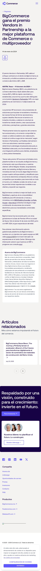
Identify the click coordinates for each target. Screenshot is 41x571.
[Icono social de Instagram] (9, 459)
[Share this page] (5, 57)
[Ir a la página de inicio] (10, 3)
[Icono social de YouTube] (21, 459)
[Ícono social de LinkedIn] (15, 459)
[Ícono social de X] (26, 459)
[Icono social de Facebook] (3, 459)
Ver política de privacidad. (12, 557)
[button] (36, 3)
